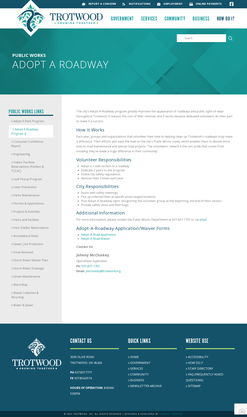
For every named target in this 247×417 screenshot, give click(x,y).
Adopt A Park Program (28, 121)
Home (134, 357)
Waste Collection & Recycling (25, 295)
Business (137, 380)
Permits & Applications (28, 203)
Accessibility (198, 357)
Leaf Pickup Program (27, 179)
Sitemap (194, 386)
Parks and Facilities (26, 220)
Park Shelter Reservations (31, 228)
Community (139, 374)
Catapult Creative (171, 414)
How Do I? (195, 363)
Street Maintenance (26, 276)
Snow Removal (23, 252)
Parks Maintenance (26, 195)
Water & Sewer (23, 305)
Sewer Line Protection (28, 244)
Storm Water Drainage (28, 268)
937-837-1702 (90, 266)
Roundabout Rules (26, 236)
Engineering (21, 154)
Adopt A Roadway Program (24, 131)
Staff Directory (200, 369)
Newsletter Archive (146, 386)
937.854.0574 (83, 378)
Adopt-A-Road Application (98, 235)
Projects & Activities (26, 212)
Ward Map (20, 285)
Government (140, 363)
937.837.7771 (83, 372)
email (203, 220)
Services (136, 369)
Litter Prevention (25, 187)
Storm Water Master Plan (30, 260)
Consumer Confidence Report (27, 144)
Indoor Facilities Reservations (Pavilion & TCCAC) (27, 166)
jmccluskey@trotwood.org (103, 271)
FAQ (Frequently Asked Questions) (204, 377)
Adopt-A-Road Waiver (95, 239)
